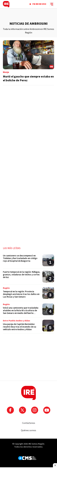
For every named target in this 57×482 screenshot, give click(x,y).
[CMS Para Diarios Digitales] (27, 458)
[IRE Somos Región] (6, 4)
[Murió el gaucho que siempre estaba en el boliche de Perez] (28, 62)
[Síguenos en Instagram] (34, 410)
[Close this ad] (55, 465)
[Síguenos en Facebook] (10, 410)
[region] (28, 15)
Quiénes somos (28, 430)
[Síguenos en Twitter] (22, 410)
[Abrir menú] (51, 4)
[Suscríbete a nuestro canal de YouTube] (46, 410)
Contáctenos (28, 423)
